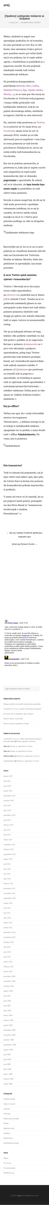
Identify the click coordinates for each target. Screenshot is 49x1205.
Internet (7, 1109)
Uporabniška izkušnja (11, 1143)
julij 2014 (7, 820)
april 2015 (7, 810)
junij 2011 (7, 908)
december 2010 (9, 932)
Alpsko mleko (35, 90)
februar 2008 (8, 1079)
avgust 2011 (8, 903)
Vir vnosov (7, 1163)
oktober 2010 (9, 942)
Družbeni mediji (27, 22)
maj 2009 (7, 1005)
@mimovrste (30, 344)
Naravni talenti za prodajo (13, 718)
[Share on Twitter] (9, 523)
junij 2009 (7, 1001)
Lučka (35, 85)
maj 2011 (7, 913)
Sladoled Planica (13, 90)
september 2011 (10, 898)
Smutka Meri (24, 85)
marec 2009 (8, 1015)
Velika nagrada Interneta (26, 741)
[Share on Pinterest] (22, 523)
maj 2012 (7, 874)
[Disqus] (24, 586)
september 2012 (10, 854)
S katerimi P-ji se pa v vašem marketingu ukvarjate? (23, 709)
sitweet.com (13, 294)
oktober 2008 (9, 1040)
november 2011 (9, 893)
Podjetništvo (8, 1138)
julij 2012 (7, 864)
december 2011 (9, 888)
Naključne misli (9, 1128)
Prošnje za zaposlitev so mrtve (21, 746)
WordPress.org (9, 1173)
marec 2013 (8, 839)
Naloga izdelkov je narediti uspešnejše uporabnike (22, 704)
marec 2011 (8, 922)
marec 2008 (8, 1074)
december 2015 (9, 796)
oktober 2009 (9, 986)
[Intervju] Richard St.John (24, 544)
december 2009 (9, 976)
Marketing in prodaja (11, 1118)
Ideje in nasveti (9, 1104)
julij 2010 (7, 947)
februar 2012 (8, 883)
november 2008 (9, 1035)
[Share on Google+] (13, 523)
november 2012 (9, 844)
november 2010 (9, 937)
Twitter (40, 122)
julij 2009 (7, 996)
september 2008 (10, 1045)
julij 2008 (7, 1054)
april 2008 (7, 1069)
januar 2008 (8, 1084)
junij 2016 (7, 786)
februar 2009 (8, 1020)
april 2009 (7, 1010)
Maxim (7, 94)
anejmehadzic (9, 761)
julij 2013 (7, 830)
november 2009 (9, 981)
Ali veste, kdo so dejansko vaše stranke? (18, 714)
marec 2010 (8, 962)
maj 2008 (7, 1064)
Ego (25, 90)
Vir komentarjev (9, 1168)
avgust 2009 (8, 991)
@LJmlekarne (20, 369)
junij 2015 (7, 805)
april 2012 (7, 879)
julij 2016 (7, 781)
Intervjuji (7, 1113)
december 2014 (9, 815)
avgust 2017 (8, 776)
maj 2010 (7, 957)
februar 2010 (8, 966)
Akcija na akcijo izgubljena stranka (16, 723)
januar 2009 (8, 1025)
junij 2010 (7, 952)
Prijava (6, 1158)
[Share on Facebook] (5, 523)
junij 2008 (7, 1059)
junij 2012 (7, 869)
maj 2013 (7, 835)
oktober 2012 (9, 849)
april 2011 (7, 918)
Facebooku (9, 130)
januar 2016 (8, 791)
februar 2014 (8, 825)
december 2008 (9, 1030)
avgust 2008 (8, 1049)
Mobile (6, 1123)
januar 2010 (8, 971)
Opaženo (37, 22)
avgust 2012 (8, 859)
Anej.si (19, 1195)
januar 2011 (8, 927)
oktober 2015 (9, 800)
